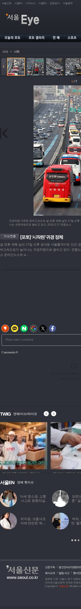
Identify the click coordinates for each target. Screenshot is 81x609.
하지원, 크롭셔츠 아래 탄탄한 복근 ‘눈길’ (33, 523)
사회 (16, 51)
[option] (23, 445)
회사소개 (50, 573)
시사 (5, 51)
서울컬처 (68, 3)
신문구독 (50, 567)
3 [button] (78, 540)
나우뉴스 (31, 3)
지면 (72, 567)
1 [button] (72, 540)
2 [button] (75, 540)
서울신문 (6, 3)
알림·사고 (64, 573)
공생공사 (55, 3)
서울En (43, 3)
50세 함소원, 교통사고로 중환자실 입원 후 (33, 501)
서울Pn (18, 3)
